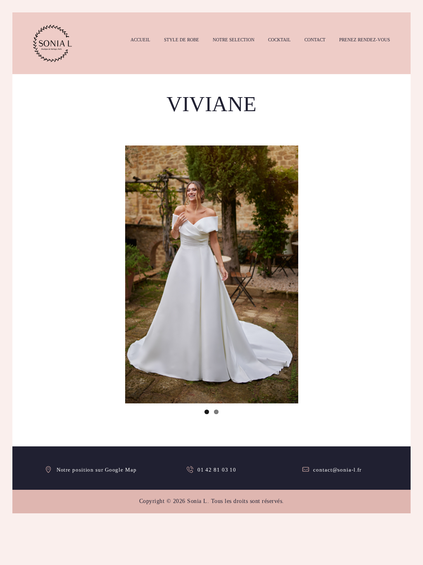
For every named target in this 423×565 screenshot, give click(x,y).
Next (310, 274)
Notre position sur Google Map (97, 470)
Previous (113, 274)
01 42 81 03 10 (217, 470)
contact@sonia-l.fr (337, 470)
